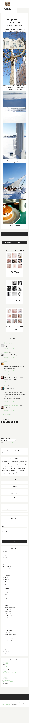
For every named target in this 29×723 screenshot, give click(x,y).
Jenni (5, 361)
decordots (5, 676)
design (14, 500)
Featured (14, 490)
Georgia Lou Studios (6, 704)
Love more (7, 636)
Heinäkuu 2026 (6, 663)
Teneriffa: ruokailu (9, 630)
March (6, 586)
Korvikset (7, 596)
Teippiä (6, 649)
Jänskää (6, 594)
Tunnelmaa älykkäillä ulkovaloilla (10, 681)
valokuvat (14, 16)
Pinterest (14, 493)
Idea (6, 628)
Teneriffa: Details (8, 609)
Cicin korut (7, 605)
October (7, 570)
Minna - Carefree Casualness (11, 405)
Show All (25, 685)
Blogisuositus (8, 613)
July (6, 577)
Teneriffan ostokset (9, 641)
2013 (4, 560)
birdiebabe (7, 375)
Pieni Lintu (5, 662)
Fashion (14, 486)
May (6, 581)
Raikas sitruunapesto (7, 668)
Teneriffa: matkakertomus (10, 634)
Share (10, 233)
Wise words (7, 643)
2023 (4, 551)
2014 (4, 557)
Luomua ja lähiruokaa (10, 601)
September (7, 573)
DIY (14, 482)
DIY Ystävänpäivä (9, 622)
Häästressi (7, 592)
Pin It (16, 233)
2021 (4, 553)
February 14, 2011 (9, 410)
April (6, 584)
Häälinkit (7, 599)
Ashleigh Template (17, 703)
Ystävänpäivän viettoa (9, 620)
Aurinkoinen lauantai (9, 624)
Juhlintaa (7, 645)
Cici (5, 386)
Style (14, 497)
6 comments (21, 233)
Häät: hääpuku (8, 647)
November (7, 568)
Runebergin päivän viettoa (11, 638)
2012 (4, 562)
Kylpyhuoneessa (8, 611)
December (7, 566)
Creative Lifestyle (9, 703)
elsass (4, 671)
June (6, 579)
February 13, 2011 (9, 371)
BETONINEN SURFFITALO (10, 672)
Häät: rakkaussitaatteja (10, 626)
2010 (4, 653)
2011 (4, 564)
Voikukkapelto (6, 680)
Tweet (6, 233)
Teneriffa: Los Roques (10, 615)
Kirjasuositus (8, 632)
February (7, 588)
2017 (4, 555)
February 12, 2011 (9, 348)
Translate (12, 442)
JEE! (6, 590)
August (6, 575)
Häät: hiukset (8, 617)
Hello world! (6, 677)
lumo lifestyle (6, 666)
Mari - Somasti (8, 343)
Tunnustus (7, 603)
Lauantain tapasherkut (10, 607)
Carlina (6, 352)
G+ (13, 233)
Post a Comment (7, 414)
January (6, 651)
